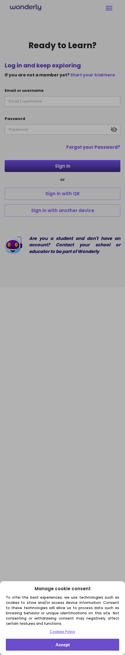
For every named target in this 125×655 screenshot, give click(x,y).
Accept (63, 644)
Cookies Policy (62, 631)
